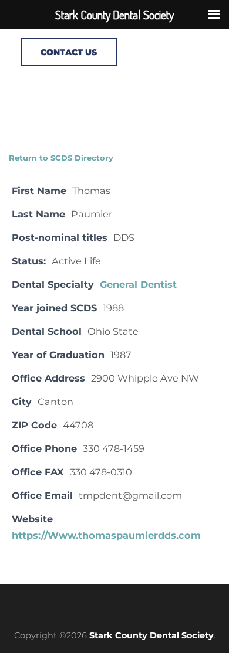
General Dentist (138, 284)
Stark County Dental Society (151, 635)
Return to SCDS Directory (61, 157)
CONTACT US (69, 52)
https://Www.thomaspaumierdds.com (106, 535)
